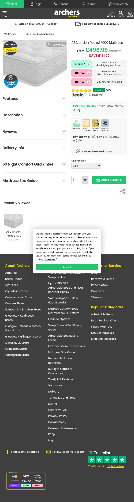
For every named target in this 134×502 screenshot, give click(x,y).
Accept (67, 267)
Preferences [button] (49, 259)
